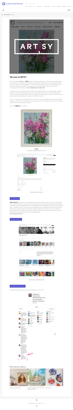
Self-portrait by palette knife (15, 387)
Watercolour (39, 6)
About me (31, 6)
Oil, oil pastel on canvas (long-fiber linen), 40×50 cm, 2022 (36, 150)
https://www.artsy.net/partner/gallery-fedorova (36, 279)
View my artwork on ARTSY (15, 198)
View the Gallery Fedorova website (16, 219)
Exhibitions (59, 6)
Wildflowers (17, 106)
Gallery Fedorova (14, 202)
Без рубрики (7, 14)
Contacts (69, 6)
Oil (34, 6)
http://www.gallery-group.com (16, 213)
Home (27, 6)
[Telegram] (3, 10)
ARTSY (27, 81)
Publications (64, 6)
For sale (54, 6)
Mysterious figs (48, 387)
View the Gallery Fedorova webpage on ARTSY (18, 286)
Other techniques (47, 6)
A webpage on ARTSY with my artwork (36, 192)
